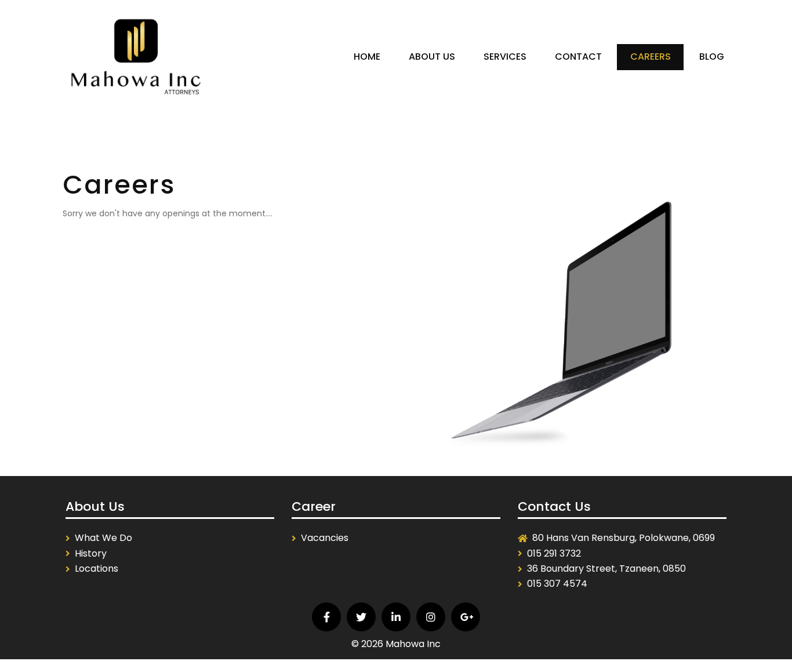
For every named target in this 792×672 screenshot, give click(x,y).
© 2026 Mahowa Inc (396, 644)
